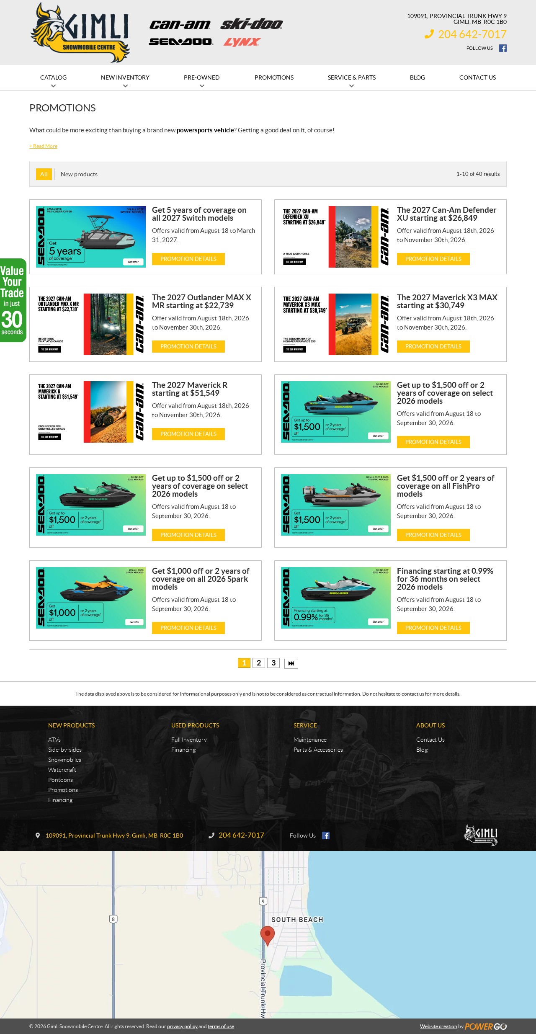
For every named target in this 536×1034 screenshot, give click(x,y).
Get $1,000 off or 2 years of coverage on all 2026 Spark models (201, 578)
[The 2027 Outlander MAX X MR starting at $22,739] (91, 324)
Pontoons (60, 779)
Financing (60, 800)
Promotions (63, 789)
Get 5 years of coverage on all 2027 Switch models (199, 213)
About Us (430, 725)
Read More (43, 146)
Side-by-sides (65, 749)
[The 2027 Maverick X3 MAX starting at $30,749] (336, 324)
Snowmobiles (64, 759)
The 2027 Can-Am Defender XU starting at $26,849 (447, 213)
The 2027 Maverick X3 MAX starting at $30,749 (447, 301)
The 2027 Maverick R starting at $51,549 (189, 388)
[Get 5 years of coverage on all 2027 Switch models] (91, 237)
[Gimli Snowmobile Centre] (80, 32)
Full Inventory (189, 739)
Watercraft (62, 769)
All (44, 174)
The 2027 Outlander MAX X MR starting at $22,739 (201, 301)
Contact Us (430, 739)
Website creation (438, 1026)
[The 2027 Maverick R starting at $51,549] (91, 412)
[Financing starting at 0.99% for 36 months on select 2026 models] (336, 598)
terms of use (221, 1026)
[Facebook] (503, 48)
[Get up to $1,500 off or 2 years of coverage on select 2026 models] (336, 412)
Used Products (195, 725)
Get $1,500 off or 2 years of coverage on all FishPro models (446, 485)
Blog (422, 749)
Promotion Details (188, 259)
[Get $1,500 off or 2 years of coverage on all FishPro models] (336, 505)
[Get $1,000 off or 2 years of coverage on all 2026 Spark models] (91, 598)
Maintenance (310, 739)
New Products (71, 725)
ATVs (54, 739)
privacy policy (182, 1026)
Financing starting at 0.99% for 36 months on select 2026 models (445, 578)
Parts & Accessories (318, 749)
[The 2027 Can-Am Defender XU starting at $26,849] (336, 237)
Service (305, 725)
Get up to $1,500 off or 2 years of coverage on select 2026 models (445, 392)
